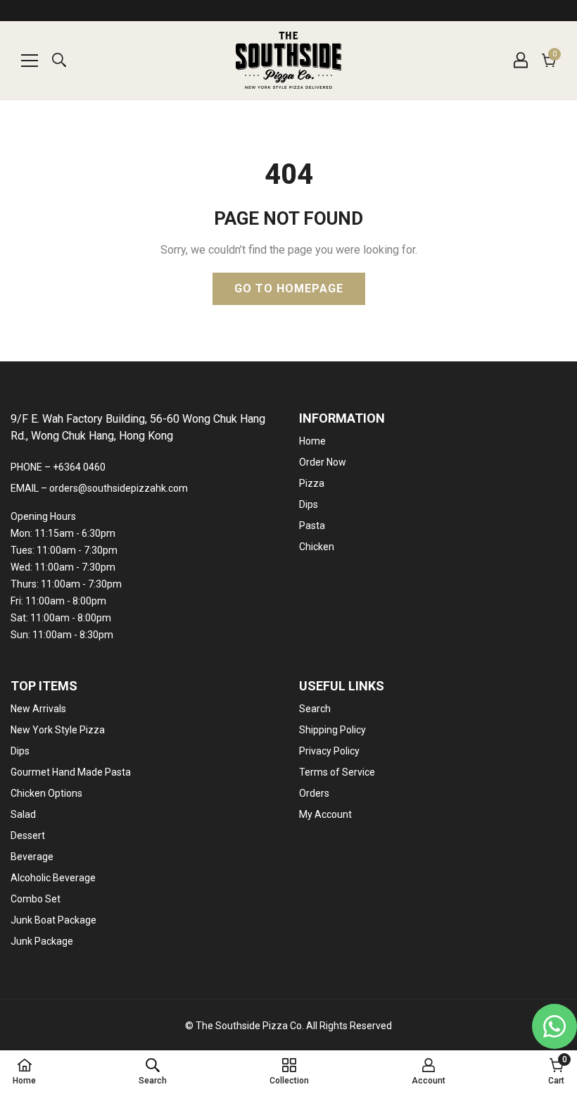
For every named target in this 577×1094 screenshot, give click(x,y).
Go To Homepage (288, 288)
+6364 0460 (79, 467)
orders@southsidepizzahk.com (118, 488)
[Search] (59, 60)
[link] (152, 1071)
